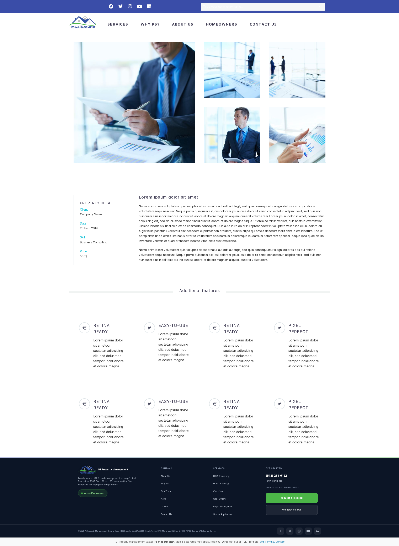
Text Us (269, 487)
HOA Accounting (221, 476)
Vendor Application (222, 514)
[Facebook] (111, 6)
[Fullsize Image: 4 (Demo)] (232, 135)
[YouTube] (308, 531)
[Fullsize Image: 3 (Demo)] (297, 70)
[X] (289, 531)
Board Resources (291, 487)
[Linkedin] (149, 6)
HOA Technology (221, 483)
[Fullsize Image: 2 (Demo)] (232, 70)
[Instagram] (130, 6)
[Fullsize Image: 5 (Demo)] (297, 135)
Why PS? (150, 24)
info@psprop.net (274, 480)
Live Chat (278, 487)
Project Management (223, 506)
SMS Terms (204, 531)
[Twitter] (120, 6)
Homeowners (221, 24)
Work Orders (219, 498)
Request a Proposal (292, 497)
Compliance (219, 491)
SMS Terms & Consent (272, 542)
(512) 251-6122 (276, 475)
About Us (182, 24)
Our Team (166, 491)
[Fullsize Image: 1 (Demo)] (134, 102)
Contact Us (263, 24)
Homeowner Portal (292, 509)
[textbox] (262, 6)
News (163, 498)
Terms (195, 531)
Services (117, 24)
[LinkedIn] (317, 531)
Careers (164, 506)
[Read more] (101, 346)
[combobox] (263, 7)
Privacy (213, 531)
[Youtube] (139, 6)
